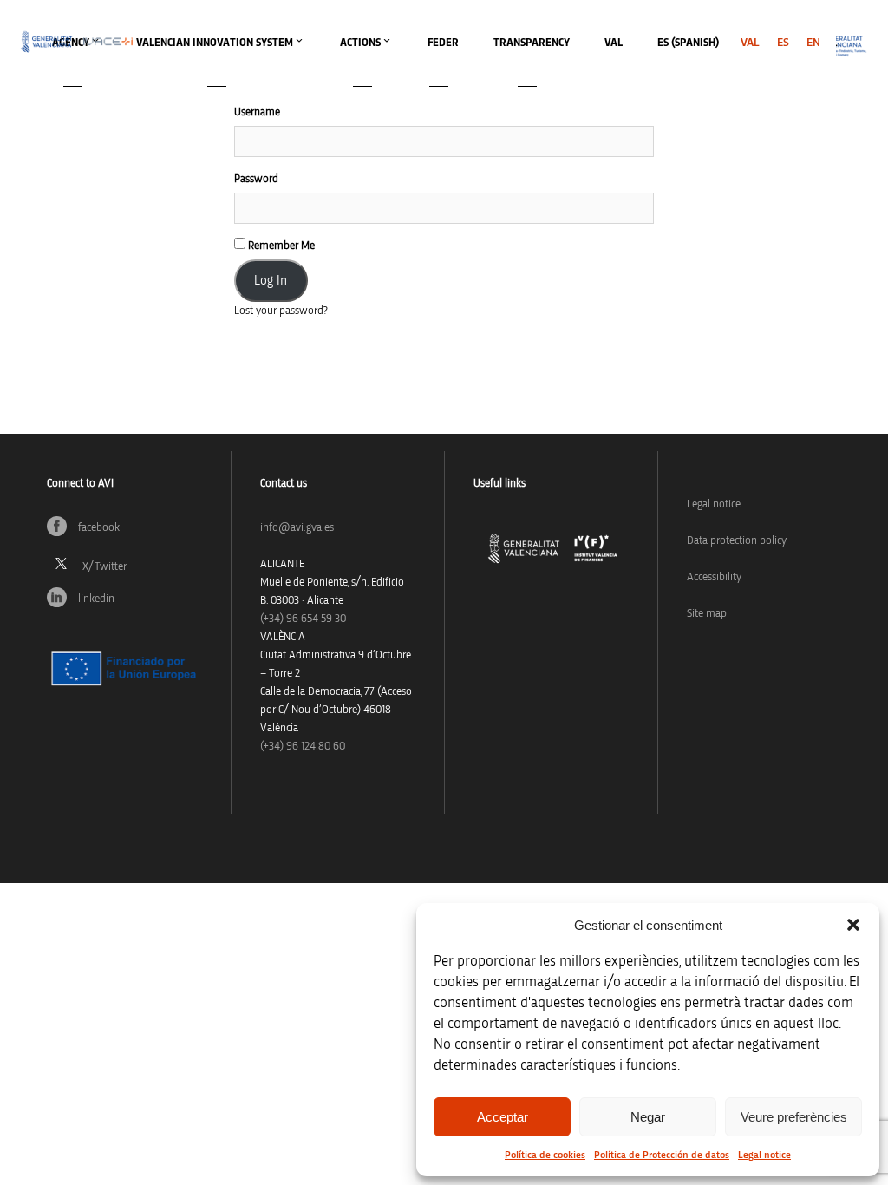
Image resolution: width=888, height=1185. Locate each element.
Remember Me (280, 246)
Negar (647, 1117)
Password (256, 179)
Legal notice (764, 1154)
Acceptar (502, 1117)
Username (257, 112)
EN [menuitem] (813, 42)
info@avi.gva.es (297, 528)
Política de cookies (545, 1154)
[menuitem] (750, 42)
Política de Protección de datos (661, 1154)
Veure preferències (794, 1117)
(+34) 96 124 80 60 (302, 746)
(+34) (303, 619)
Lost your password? (281, 311)
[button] (853, 924)
